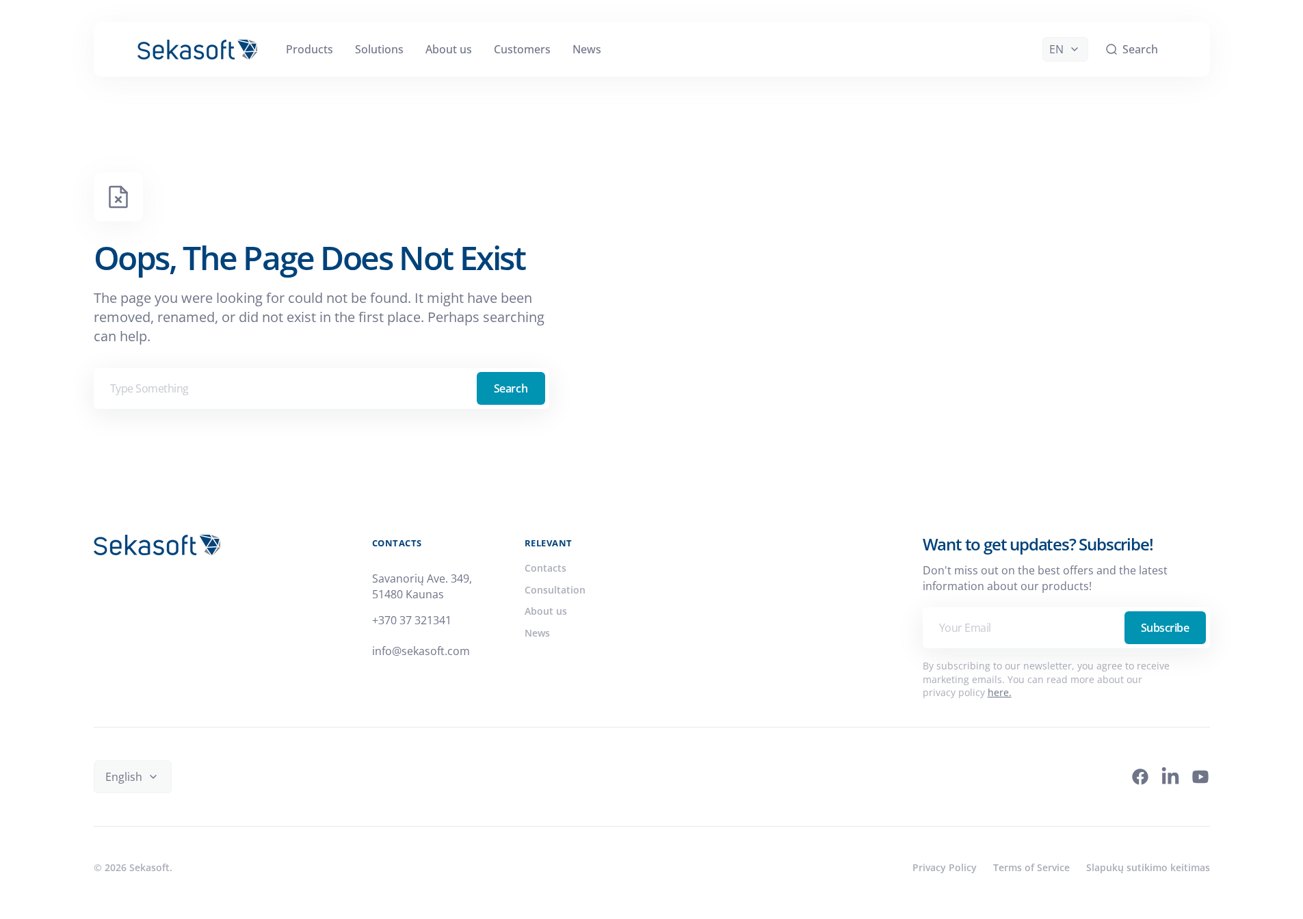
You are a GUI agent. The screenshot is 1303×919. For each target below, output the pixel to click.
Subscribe (1165, 627)
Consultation (555, 589)
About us (546, 610)
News (537, 632)
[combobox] (321, 388)
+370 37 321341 (411, 620)
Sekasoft (149, 867)
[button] (1131, 49)
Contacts (545, 567)
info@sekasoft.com (421, 650)
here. (1000, 692)
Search (510, 388)
